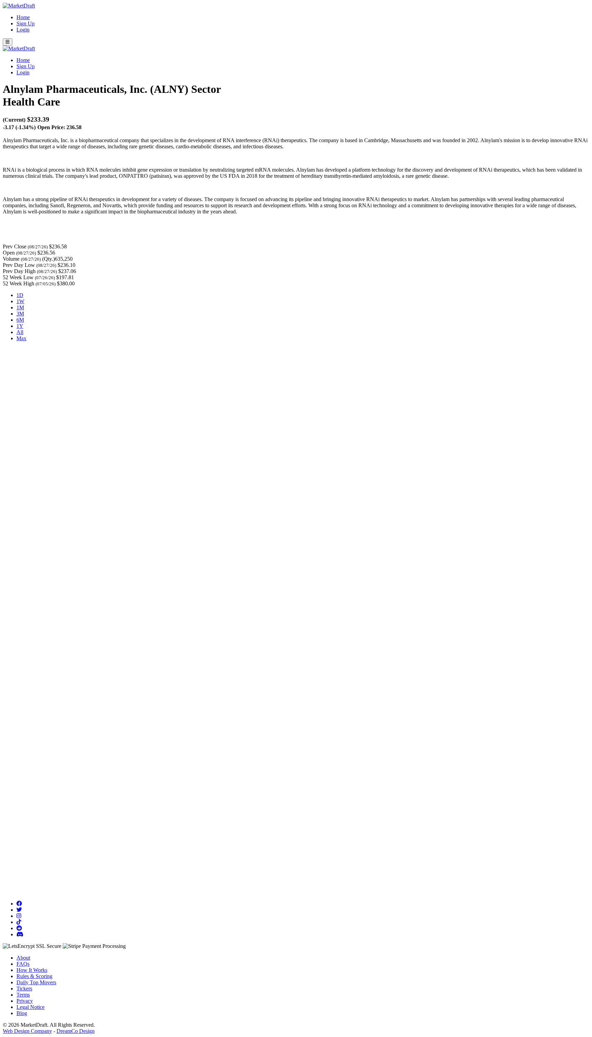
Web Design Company (27, 1031)
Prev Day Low (19, 265)
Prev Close (14, 246)
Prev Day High (19, 271)
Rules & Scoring (34, 976)
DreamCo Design (76, 1031)
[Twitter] (19, 910)
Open (9, 253)
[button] (7, 42)
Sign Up (25, 23)
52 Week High (18, 283)
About (23, 958)
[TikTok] (18, 922)
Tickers (24, 988)
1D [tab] (19, 295)
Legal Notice (30, 1007)
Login (22, 30)
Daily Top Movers (36, 982)
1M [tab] (20, 307)
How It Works (31, 970)
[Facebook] (19, 903)
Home (23, 17)
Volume (11, 259)
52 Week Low (18, 277)
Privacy (24, 1001)
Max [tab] (21, 338)
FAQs (22, 964)
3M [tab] (20, 314)
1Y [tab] (19, 326)
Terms (23, 995)
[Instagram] (18, 916)
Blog (21, 1013)
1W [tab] (20, 301)
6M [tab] (20, 320)
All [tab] (19, 332)
